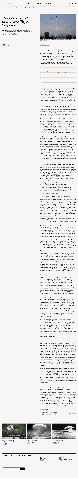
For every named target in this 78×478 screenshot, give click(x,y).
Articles (3, 10)
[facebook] (65, 475)
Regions (3, 7)
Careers (41, 457)
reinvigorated (48, 282)
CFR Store (60, 458)
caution (74, 331)
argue (67, 225)
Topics (8, 7)
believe (59, 297)
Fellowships (61, 456)
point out (72, 320)
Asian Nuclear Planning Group (63, 149)
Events (22, 7)
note (56, 327)
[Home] (39, 3)
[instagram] (71, 475)
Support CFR (4, 3)
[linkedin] (67, 475)
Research (12, 7)
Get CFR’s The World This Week (9, 466)
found (56, 92)
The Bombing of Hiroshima (58, 440)
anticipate (42, 345)
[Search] (72, 3)
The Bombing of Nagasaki (32, 440)
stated (64, 269)
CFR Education (42, 458)
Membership (61, 455)
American (63, 369)
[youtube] (69, 475)
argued (61, 241)
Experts (17, 7)
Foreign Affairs (10, 3)
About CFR (42, 455)
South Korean (70, 369)
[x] (75, 475)
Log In (70, 3)
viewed (53, 302)
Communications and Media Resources (65, 459)
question (54, 343)
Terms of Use (61, 460)
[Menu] (75, 3)
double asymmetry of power (67, 186)
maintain (66, 377)
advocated (52, 307)
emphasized (54, 287)
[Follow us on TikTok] (73, 475)
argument (56, 372)
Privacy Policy (42, 460)
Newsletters (61, 457)
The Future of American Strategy (31, 7)
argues (61, 141)
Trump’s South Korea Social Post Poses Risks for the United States (8, 441)
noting (55, 261)
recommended (51, 233)
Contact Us (42, 459)
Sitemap (41, 461)
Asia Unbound (45, 409)
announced (55, 173)
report (49, 279)
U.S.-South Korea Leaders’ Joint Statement (51, 127)
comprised (52, 205)
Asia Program (52, 409)
